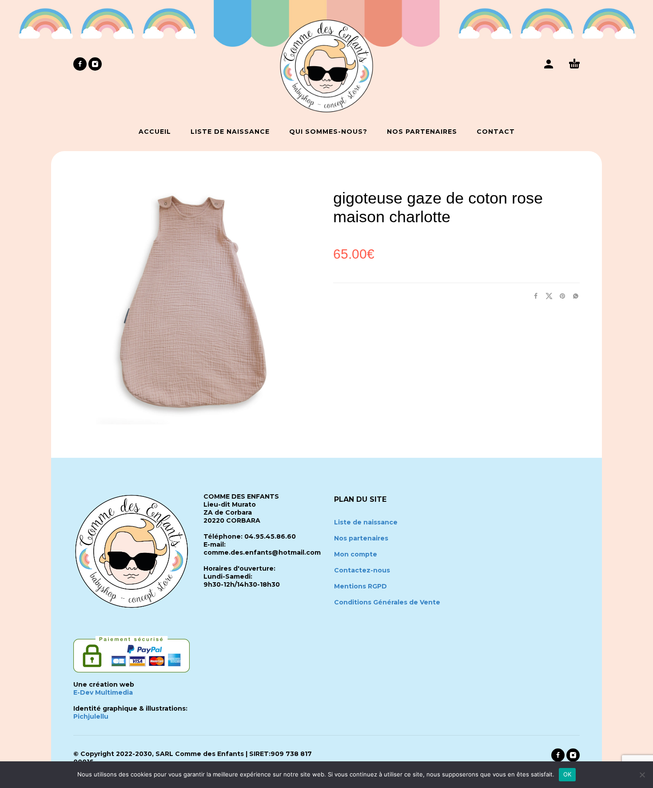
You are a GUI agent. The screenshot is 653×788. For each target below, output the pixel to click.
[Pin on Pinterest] (559, 295)
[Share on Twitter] (546, 295)
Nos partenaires (361, 538)
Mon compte (355, 554)
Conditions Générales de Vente (387, 602)
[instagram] (95, 64)
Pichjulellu (90, 716)
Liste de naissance (366, 522)
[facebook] (80, 64)
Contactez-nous (362, 570)
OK (567, 774)
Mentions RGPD (360, 586)
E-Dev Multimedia (103, 692)
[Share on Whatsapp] (573, 295)
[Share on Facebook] (533, 295)
